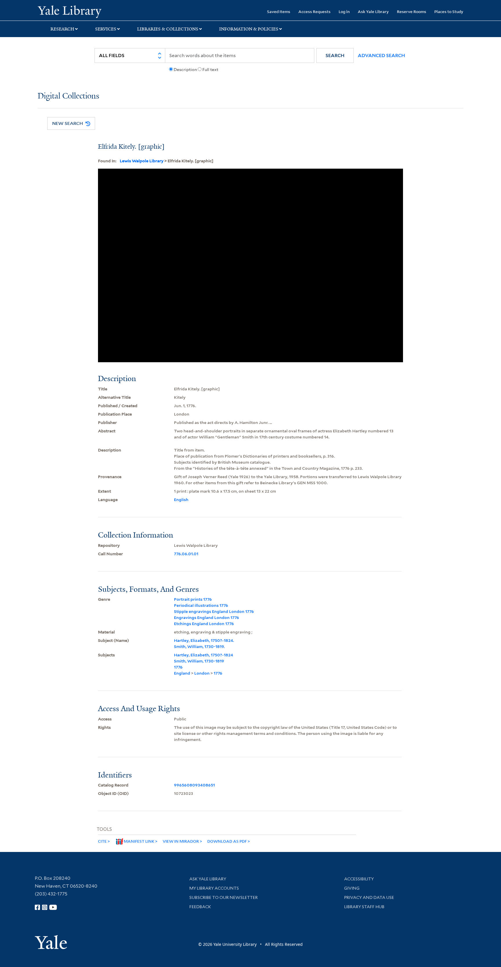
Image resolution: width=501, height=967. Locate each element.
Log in (344, 11)
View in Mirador (181, 841)
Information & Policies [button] (248, 29)
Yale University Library (69, 11)
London (202, 673)
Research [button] (62, 29)
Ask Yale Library (373, 11)
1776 (178, 667)
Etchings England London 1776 (204, 623)
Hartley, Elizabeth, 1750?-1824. (204, 640)
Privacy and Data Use (369, 897)
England (182, 673)
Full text (210, 69)
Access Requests (314, 11)
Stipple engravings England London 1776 (214, 611)
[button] (335, 55)
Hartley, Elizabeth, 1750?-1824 (203, 655)
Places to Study (448, 11)
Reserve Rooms (411, 11)
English (181, 499)
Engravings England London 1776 (206, 617)
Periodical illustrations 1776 (201, 605)
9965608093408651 (194, 785)
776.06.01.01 (186, 553)
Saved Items (278, 11)
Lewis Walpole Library (142, 161)
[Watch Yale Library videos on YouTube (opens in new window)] (53, 907)
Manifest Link (139, 841)
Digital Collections (68, 96)
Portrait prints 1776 (193, 599)
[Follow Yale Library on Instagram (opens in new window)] (44, 907)
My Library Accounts (214, 888)
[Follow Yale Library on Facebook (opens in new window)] (37, 907)
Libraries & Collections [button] (167, 29)
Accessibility (359, 879)
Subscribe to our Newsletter (223, 897)
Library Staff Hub (364, 906)
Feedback (200, 906)
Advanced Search (381, 55)
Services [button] (105, 29)
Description (185, 69)
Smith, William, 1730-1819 (199, 661)
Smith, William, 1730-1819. (199, 646)
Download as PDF (227, 841)
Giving (352, 888)
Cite (102, 841)
